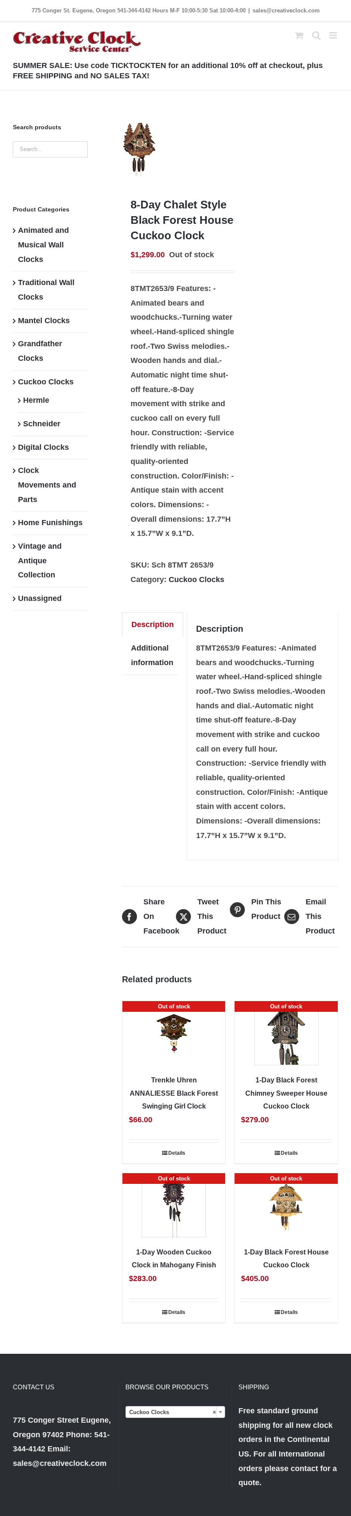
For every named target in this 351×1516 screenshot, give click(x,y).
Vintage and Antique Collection (40, 560)
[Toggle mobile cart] (299, 35)
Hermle (36, 400)
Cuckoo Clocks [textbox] (172, 1412)
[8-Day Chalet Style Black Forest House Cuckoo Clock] (174, 144)
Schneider (41, 423)
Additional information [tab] (152, 655)
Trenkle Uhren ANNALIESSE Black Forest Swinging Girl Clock (174, 1092)
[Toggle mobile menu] (333, 35)
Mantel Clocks (44, 320)
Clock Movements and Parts (47, 484)
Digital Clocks (43, 447)
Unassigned (40, 598)
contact (304, 1468)
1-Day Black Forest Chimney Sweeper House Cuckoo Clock (286, 1092)
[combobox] (175, 1412)
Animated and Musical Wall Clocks (43, 244)
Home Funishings (50, 522)
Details (176, 1153)
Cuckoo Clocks (196, 579)
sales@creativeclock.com (286, 10)
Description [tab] (152, 624)
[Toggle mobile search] (316, 35)
